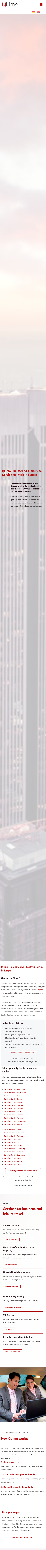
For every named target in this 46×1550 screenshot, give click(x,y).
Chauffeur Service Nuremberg (14, 1149)
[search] (35, 1191)
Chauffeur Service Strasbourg (14, 1155)
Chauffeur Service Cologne (13, 1139)
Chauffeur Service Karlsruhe (14, 1136)
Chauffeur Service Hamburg (13, 1130)
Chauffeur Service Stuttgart (13, 1158)
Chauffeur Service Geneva (13, 1124)
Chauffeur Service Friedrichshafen (16, 1121)
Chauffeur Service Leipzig (13, 1142)
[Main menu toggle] (41, 4)
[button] (23, 1053)
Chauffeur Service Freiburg (13, 1118)
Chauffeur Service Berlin (12, 1096)
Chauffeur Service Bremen (13, 1099)
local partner (39, 990)
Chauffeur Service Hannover (14, 1133)
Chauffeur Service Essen (12, 1112)
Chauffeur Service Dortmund (14, 1102)
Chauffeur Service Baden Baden (15, 1093)
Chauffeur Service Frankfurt (13, 1115)
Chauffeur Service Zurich (12, 1165)
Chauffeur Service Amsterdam (14, 1090)
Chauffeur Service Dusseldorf (14, 1109)
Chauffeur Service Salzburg (13, 1152)
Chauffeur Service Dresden (13, 1105)
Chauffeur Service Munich (13, 1146)
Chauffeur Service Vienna (13, 1161)
